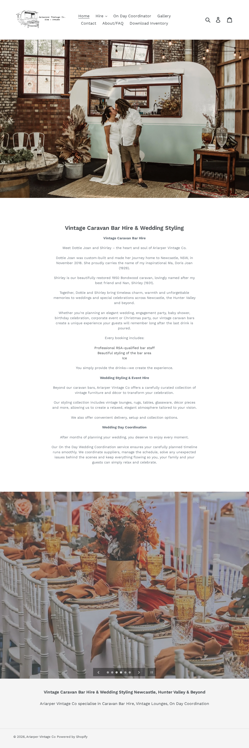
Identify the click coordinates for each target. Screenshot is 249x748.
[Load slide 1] (108, 672)
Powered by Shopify (72, 737)
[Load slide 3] (117, 672)
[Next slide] (139, 672)
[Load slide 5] (125, 672)
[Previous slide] (98, 672)
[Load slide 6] (130, 672)
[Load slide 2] (112, 672)
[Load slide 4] (121, 672)
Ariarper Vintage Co (41, 737)
